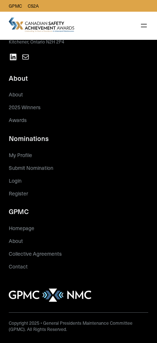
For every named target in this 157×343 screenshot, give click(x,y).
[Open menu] (143, 25)
